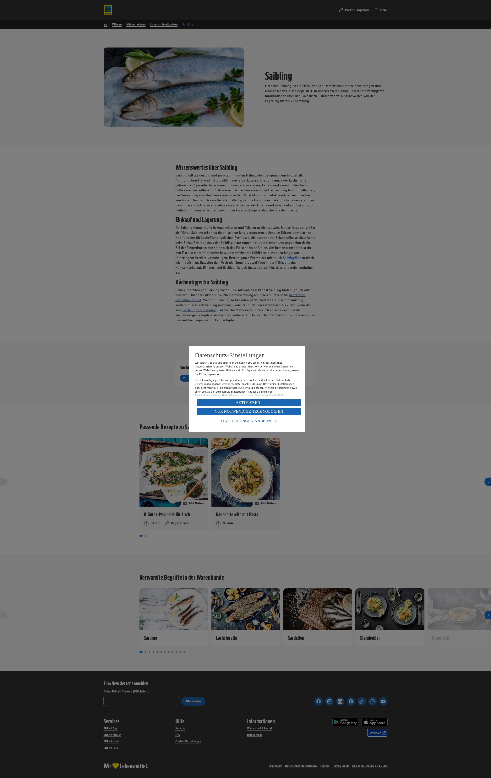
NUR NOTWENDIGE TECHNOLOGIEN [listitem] (249, 411)
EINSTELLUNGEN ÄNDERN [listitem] (246, 421)
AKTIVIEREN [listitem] (248, 402)
